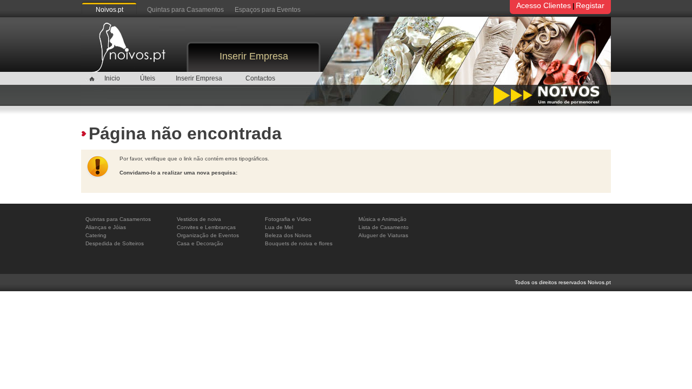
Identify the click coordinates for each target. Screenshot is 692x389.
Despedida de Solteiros (114, 243)
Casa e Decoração (200, 243)
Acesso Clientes (543, 5)
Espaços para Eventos (268, 10)
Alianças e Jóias (105, 227)
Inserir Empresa (253, 56)
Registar (590, 5)
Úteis (147, 78)
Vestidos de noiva (199, 219)
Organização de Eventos (208, 235)
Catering (96, 235)
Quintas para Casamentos (185, 10)
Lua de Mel (279, 227)
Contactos (260, 78)
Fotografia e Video (288, 219)
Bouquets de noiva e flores (298, 243)
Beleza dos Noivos (288, 235)
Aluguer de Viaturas (383, 235)
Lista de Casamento (383, 227)
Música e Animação (382, 219)
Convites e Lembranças (206, 227)
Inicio (112, 78)
